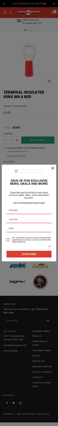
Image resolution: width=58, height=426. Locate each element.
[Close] (52, 168)
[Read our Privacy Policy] (49, 246)
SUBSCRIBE (29, 254)
